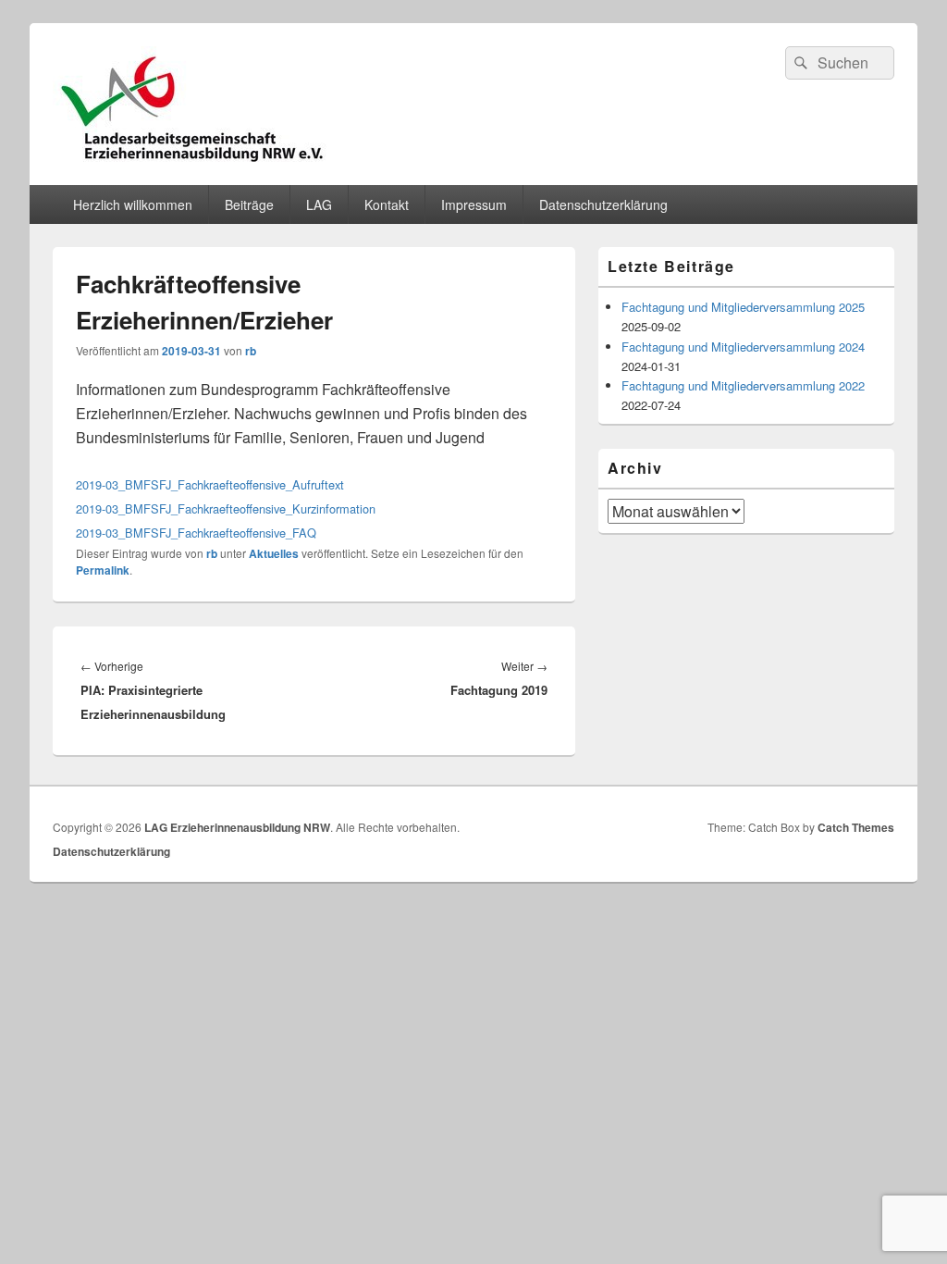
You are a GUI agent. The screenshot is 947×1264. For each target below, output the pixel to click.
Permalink (102, 570)
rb (250, 350)
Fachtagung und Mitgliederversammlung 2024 (743, 346)
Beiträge (249, 204)
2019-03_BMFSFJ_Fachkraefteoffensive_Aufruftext (210, 484)
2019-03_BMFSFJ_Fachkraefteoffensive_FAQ (196, 532)
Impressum (474, 204)
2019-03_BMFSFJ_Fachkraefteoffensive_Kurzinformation (225, 508)
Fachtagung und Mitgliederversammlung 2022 (743, 385)
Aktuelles (274, 553)
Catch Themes (856, 827)
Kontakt (386, 204)
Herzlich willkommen (132, 204)
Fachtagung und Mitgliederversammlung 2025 (743, 307)
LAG (319, 204)
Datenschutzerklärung (603, 204)
